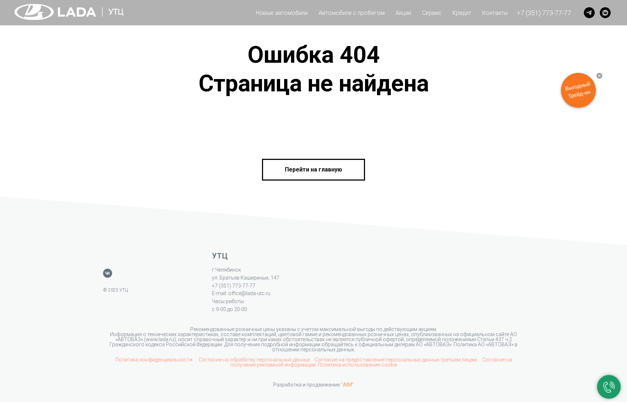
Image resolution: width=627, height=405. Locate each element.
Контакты (495, 12)
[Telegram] (589, 12)
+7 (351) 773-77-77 (544, 13)
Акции (403, 12)
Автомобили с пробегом (352, 12)
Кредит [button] (461, 12)
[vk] (107, 273)
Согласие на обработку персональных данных (254, 360)
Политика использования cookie (357, 365)
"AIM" (347, 385)
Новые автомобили (282, 12)
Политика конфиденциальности (154, 360)
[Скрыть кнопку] (599, 76)
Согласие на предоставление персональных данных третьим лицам (396, 360)
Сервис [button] (432, 12)
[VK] (605, 12)
